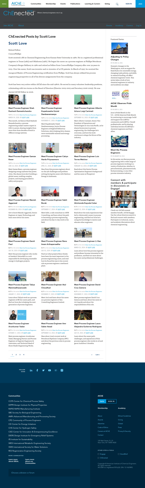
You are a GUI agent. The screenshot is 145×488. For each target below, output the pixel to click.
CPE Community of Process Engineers (24, 420)
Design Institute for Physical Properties (27, 405)
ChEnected (104, 458)
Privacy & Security (124, 431)
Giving (120, 420)
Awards (100, 420)
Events (109, 25)
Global (120, 423)
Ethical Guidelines (124, 416)
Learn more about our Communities (30, 461)
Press (120, 427)
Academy (119, 25)
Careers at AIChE (104, 431)
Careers (129, 25)
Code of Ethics (103, 427)
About (21, 25)
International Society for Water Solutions (28, 447)
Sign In (129, 4)
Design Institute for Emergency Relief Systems (30, 435)
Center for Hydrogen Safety (22, 428)
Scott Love (25, 117)
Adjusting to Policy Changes (120, 58)
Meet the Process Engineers (28, 115)
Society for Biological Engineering (24, 412)
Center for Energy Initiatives (22, 424)
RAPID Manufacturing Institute (24, 409)
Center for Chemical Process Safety (26, 401)
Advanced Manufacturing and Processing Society (32, 416)
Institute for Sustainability (20, 439)
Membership (103, 408)
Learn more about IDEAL (13, 460)
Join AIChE (8, 25)
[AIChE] (19, 12)
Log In (138, 25)
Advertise (101, 423)
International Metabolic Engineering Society (29, 443)
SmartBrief (124, 454)
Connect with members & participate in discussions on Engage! (123, 184)
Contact (100, 435)
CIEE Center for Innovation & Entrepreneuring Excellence (33, 431)
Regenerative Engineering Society (24, 451)
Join (140, 4)
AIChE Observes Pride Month (121, 104)
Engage (102, 454)
